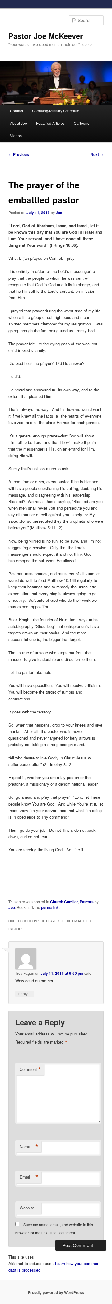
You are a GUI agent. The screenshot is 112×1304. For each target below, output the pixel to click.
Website (27, 1208)
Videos (16, 135)
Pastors (87, 901)
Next (97, 154)
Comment (30, 1069)
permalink (50, 907)
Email (29, 1177)
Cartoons (81, 123)
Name (29, 1147)
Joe (59, 212)
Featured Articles (50, 123)
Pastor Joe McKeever (45, 35)
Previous (18, 154)
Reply (24, 993)
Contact (16, 110)
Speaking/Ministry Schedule (55, 110)
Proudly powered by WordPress (56, 1292)
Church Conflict (64, 901)
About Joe (18, 123)
